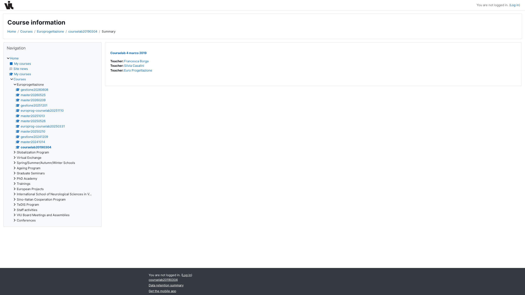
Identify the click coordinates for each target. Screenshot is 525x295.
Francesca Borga (136, 61)
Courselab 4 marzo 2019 (128, 53)
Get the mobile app (162, 291)
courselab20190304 (82, 31)
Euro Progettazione (138, 70)
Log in (514, 5)
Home (11, 31)
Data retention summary (166, 285)
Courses (26, 31)
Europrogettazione (50, 31)
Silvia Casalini (134, 66)
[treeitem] (52, 139)
